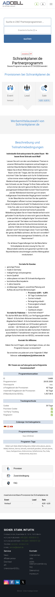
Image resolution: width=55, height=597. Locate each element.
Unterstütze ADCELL (11, 568)
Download (8, 562)
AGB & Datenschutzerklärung (38, 563)
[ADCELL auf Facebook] (11, 582)
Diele (48, 451)
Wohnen (11, 449)
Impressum (33, 574)
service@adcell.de (16, 547)
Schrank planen (47, 449)
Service (17, 449)
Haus (8, 451)
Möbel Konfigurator (24, 446)
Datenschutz (34, 570)
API (5, 565)
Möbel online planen (38, 446)
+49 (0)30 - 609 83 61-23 (30, 541)
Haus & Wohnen (28, 436)
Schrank (23, 449)
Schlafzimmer (37, 451)
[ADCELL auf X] (22, 582)
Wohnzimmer (27, 451)
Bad (31, 454)
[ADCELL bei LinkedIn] (17, 582)
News (6, 555)
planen (48, 446)
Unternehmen (34, 555)
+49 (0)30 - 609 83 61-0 (29, 538)
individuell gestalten (34, 449)
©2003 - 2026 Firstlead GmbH (27, 591)
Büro (35, 454)
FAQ (31, 567)
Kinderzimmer (24, 454)
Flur (44, 451)
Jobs (31, 558)
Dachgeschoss (16, 451)
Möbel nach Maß (11, 446)
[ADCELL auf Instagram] (6, 582)
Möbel (6, 449)
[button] (27, 39)
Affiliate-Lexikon (10, 558)
